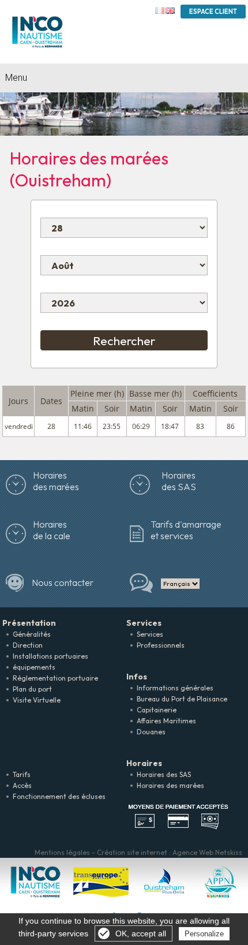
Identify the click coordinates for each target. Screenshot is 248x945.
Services (150, 634)
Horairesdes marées (56, 480)
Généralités (32, 634)
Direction (28, 645)
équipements (34, 667)
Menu (16, 77)
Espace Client (213, 12)
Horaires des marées (170, 785)
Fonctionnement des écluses (59, 796)
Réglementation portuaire (55, 678)
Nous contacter (62, 582)
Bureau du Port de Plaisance (182, 698)
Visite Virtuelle (37, 700)
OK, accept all (140, 933)
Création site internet (132, 852)
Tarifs (22, 774)
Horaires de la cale (51, 529)
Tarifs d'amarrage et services (186, 529)
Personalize (204, 933)
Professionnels (161, 645)
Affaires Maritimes (166, 720)
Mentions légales (62, 852)
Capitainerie (156, 709)
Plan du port (32, 689)
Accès (22, 785)
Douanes (151, 731)
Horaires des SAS (178, 480)
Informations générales (175, 687)
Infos (136, 676)
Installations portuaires (50, 656)
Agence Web (192, 852)
